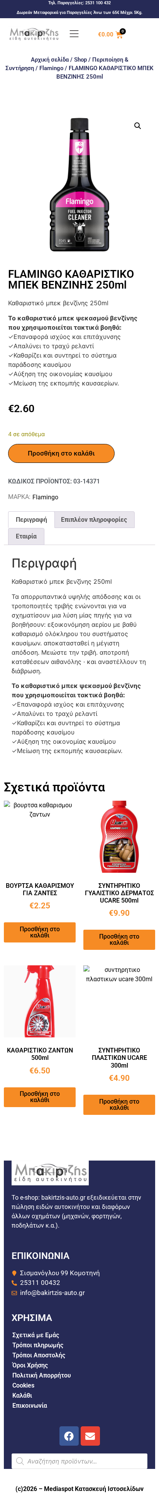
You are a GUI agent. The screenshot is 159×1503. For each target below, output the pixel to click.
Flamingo (51, 68)
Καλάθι (22, 1395)
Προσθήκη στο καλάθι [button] (40, 932)
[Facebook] (69, 1436)
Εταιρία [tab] (26, 536)
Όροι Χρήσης (30, 1365)
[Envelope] (90, 1436)
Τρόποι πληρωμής (37, 1345)
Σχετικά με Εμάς (35, 1335)
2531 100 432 (98, 2)
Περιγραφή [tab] (31, 519)
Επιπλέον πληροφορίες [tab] (94, 519)
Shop (80, 59)
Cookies (23, 1385)
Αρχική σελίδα (50, 59)
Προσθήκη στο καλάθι (61, 453)
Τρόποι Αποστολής (38, 1355)
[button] (138, 126)
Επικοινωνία (29, 1405)
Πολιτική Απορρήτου (41, 1375)
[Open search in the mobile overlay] (80, 1461)
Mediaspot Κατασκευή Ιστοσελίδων (94, 1489)
